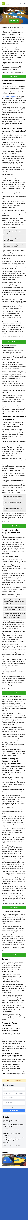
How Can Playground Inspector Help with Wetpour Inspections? (14, 1139)
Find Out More (14, 955)
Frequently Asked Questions (11, 1145)
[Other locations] (20, 3)
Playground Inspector (9, 97)
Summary (6, 1142)
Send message (14, 1110)
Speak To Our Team (14, 342)
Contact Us (14, 693)
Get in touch (14, 21)
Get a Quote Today (14, 526)
